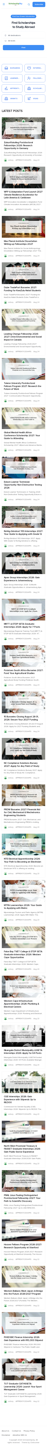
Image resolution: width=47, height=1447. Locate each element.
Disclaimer (6, 1435)
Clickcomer (34, 1442)
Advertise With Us (20, 1435)
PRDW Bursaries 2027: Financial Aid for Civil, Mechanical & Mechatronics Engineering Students (22, 812)
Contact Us (16, 1431)
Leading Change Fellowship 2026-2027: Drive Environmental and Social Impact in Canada (23, 337)
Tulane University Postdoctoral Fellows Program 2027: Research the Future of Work (22, 386)
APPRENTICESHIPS (23, 160)
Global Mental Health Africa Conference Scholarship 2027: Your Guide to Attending (22, 435)
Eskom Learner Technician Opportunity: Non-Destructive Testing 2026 (23, 485)
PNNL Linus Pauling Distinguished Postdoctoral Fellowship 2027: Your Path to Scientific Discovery (22, 1198)
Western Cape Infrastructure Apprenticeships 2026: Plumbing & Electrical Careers (21, 1004)
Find (23, 47)
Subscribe (39, 4)
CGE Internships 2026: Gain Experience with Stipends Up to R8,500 (20, 1099)
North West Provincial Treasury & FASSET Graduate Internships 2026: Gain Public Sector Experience (22, 1149)
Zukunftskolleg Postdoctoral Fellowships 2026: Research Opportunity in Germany (18, 145)
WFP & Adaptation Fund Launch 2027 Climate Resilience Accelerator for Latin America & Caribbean (23, 195)
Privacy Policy (29, 1431)
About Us (5, 1431)
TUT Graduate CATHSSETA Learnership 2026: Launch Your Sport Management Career (23, 1387)
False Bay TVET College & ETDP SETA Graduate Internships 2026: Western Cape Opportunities (23, 954)
